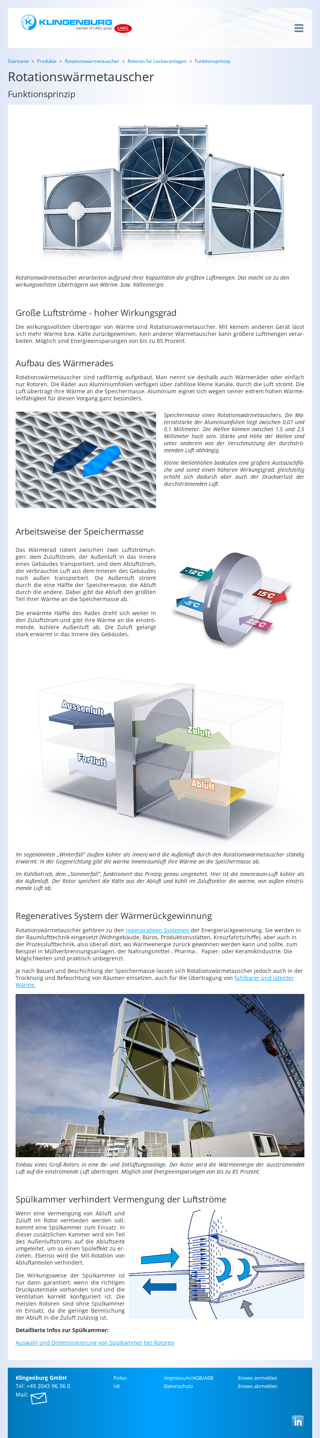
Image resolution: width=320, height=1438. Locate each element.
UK (117, 1386)
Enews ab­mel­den (257, 1386)
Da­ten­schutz (178, 1386)
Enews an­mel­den (257, 1377)
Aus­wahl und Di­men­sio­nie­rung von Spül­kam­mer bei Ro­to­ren (95, 1342)
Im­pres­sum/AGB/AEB (188, 1377)
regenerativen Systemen (157, 930)
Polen (120, 1377)
